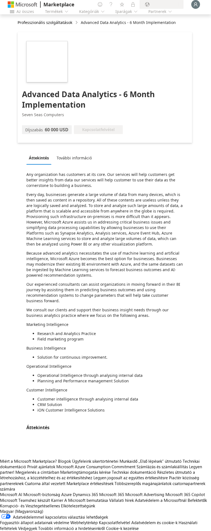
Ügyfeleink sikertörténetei (95, 461)
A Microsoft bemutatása (86, 500)
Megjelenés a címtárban (37, 472)
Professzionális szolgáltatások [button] (45, 22)
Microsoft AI (11, 494)
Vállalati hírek (121, 500)
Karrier (57, 500)
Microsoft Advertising (144, 494)
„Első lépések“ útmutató (160, 461)
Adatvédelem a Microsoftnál (161, 500)
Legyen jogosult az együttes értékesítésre (130, 477)
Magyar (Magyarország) (21, 511)
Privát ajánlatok (41, 466)
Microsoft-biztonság (41, 494)
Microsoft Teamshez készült (25, 500)
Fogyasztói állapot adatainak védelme (34, 522)
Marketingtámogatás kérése (85, 472)
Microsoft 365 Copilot (185, 494)
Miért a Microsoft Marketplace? (28, 461)
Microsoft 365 (111, 494)
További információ (74, 157)
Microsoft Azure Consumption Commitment (96, 466)
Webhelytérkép (84, 522)
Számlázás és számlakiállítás (162, 466)
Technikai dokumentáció (134, 472)
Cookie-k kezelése (122, 528)
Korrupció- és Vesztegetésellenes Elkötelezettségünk (47, 505)
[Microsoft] (22, 4)
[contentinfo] (77, 23)
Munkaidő (128, 461)
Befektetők (197, 500)
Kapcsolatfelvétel (114, 522)
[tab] (40, 158)
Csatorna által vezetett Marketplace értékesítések (69, 483)
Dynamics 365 (85, 494)
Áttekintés (39, 157)
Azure (66, 494)
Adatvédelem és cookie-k (154, 522)
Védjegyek (27, 528)
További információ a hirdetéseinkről (71, 528)
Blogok (64, 461)
